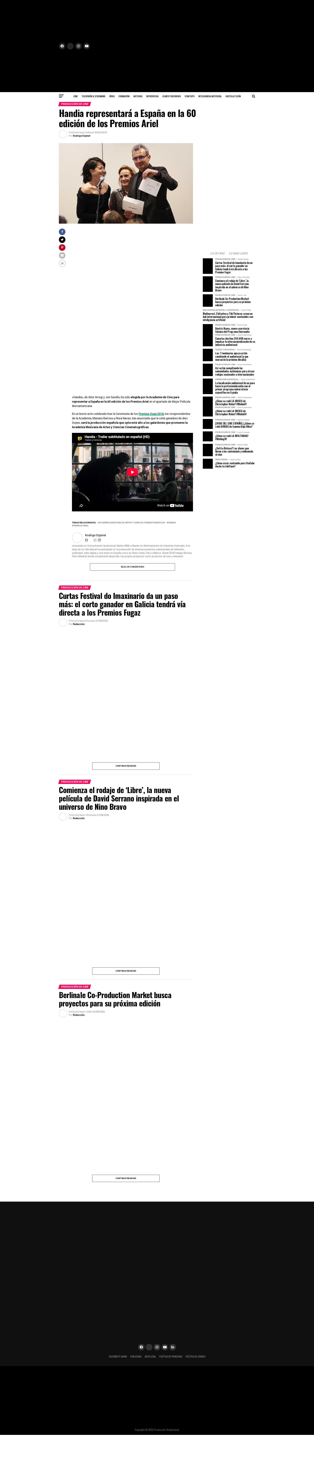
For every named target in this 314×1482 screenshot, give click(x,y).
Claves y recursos (171, 96)
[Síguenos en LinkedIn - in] (100, 539)
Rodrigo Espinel (81, 135)
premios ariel (81, 526)
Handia (172, 523)
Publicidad (135, 1356)
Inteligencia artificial (210, 96)
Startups (189, 96)
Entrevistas (152, 96)
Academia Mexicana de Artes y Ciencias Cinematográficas (132, 523)
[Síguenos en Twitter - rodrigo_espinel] (93, 135)
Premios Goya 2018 (151, 414)
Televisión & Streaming (93, 96)
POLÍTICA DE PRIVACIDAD (170, 1356)
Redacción (79, 624)
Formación (124, 96)
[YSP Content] (132, 391)
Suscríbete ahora (118, 1356)
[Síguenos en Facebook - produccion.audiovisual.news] (87, 539)
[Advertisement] (229, 494)
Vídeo (112, 96)
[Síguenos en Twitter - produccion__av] (87, 624)
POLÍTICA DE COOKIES (195, 1356)
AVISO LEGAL (150, 1356)
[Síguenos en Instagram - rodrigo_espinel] (95, 539)
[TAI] (132, 309)
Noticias (137, 96)
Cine (75, 96)
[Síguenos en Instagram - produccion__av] (157, 1347)
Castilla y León (233, 96)
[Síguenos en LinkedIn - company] (172, 1347)
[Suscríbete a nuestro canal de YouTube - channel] (165, 1347)
